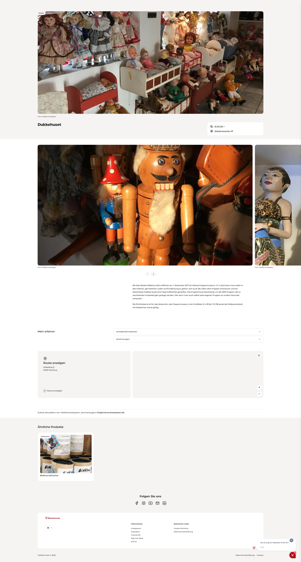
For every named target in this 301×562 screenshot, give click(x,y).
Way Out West (137, 538)
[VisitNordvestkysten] (52, 518)
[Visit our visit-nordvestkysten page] (164, 503)
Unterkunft (136, 535)
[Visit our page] (137, 503)
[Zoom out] (259, 394)
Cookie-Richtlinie (181, 528)
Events (134, 542)
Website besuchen (222, 131)
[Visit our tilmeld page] (157, 503)
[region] (198, 374)
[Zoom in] (259, 387)
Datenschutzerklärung (183, 532)
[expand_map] (258, 355)
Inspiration (135, 532)
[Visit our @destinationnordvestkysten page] (151, 503)
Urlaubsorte (136, 528)
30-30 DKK (218, 126)
